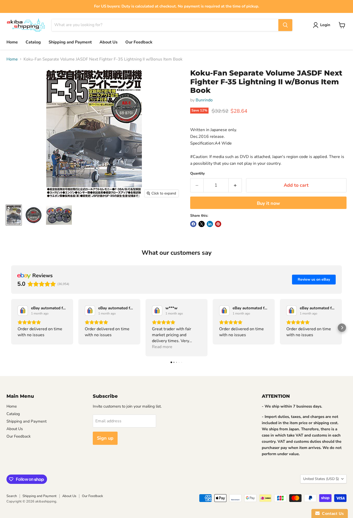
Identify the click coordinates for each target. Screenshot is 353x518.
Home (12, 42)
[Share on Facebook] (193, 224)
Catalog (33, 42)
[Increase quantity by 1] (235, 185)
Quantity (197, 173)
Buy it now (268, 203)
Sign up (105, 438)
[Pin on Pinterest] (218, 224)
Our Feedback (138, 42)
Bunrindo (204, 100)
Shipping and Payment (70, 42)
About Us (108, 42)
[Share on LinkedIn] (210, 224)
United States (321, 478)
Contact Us (332, 513)
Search (11, 496)
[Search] (285, 25)
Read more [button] (162, 347)
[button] (11, 328)
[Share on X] (201, 224)
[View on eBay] (23, 310)
